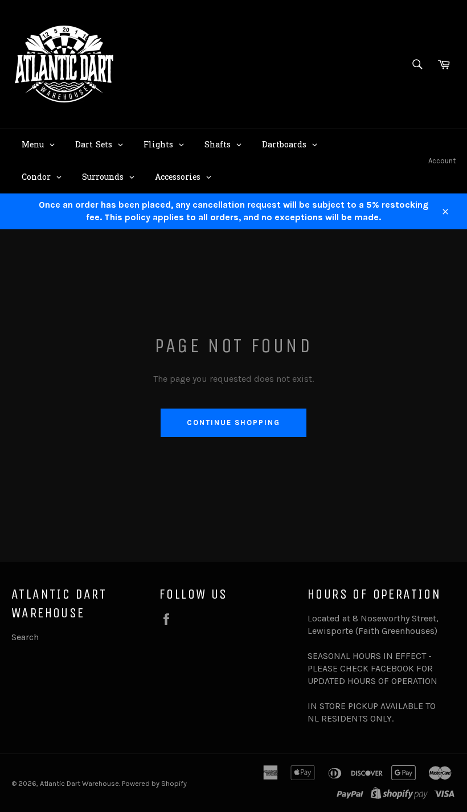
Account (442, 160)
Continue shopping (233, 422)
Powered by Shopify (154, 783)
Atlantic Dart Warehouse (79, 783)
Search (25, 637)
